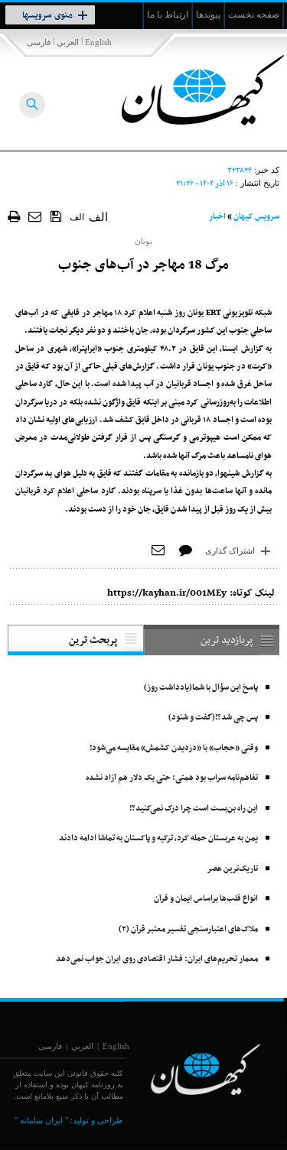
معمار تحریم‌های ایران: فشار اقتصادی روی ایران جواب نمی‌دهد (157, 959)
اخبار (217, 217)
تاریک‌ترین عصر (232, 869)
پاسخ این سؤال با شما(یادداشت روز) (201, 688)
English (98, 42)
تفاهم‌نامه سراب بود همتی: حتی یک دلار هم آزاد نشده (172, 778)
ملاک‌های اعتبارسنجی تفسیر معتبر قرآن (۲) (188, 929)
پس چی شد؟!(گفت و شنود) (213, 717)
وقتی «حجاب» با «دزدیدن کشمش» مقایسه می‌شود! (174, 748)
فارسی (39, 42)
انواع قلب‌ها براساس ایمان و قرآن (206, 899)
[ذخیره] (56, 216)
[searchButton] (32, 105)
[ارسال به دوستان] (35, 216)
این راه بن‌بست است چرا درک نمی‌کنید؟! (193, 808)
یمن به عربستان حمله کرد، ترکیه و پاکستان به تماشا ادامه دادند (158, 838)
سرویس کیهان (256, 217)
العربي (68, 42)
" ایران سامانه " (41, 1120)
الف (77, 217)
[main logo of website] (185, 90)
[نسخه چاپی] (14, 216)
